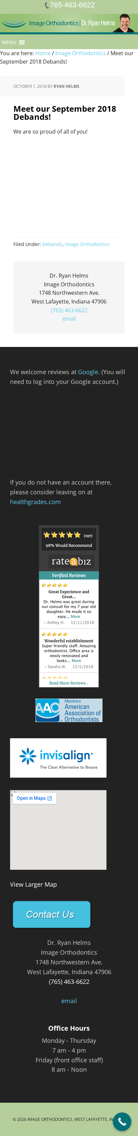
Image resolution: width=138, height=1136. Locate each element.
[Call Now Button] (122, 1121)
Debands (52, 244)
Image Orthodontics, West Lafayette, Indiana (76, 1119)
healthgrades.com (35, 502)
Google (88, 372)
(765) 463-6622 (69, 310)
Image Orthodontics (87, 244)
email (69, 318)
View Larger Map (33, 884)
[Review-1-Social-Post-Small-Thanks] (69, 440)
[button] (9, 42)
